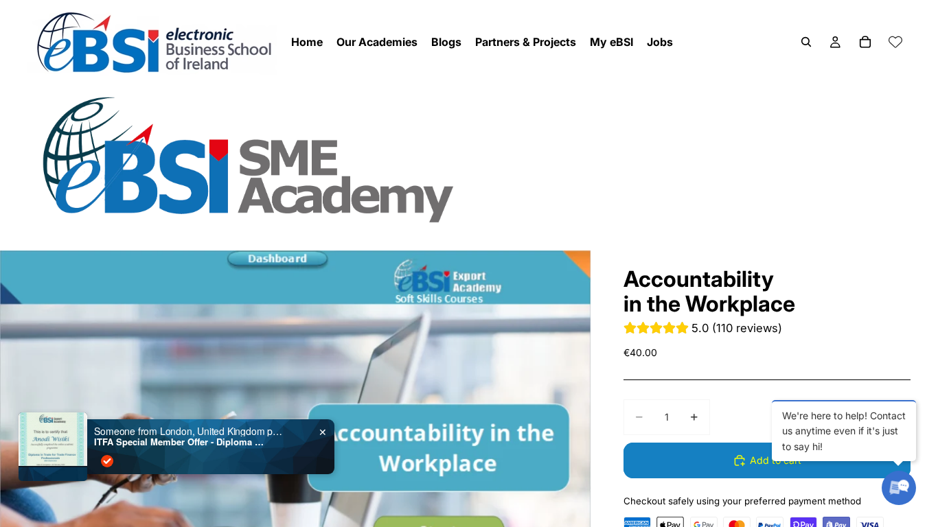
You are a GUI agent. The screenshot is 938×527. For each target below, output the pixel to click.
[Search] (806, 42)
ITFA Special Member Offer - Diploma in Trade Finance (180, 441)
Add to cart (775, 460)
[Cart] (865, 42)
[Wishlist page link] (895, 42)
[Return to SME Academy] (469, 159)
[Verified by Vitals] (107, 461)
